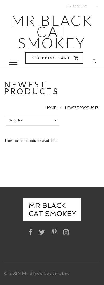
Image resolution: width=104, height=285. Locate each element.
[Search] (94, 61)
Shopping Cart (51, 58)
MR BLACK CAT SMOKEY (52, 31)
